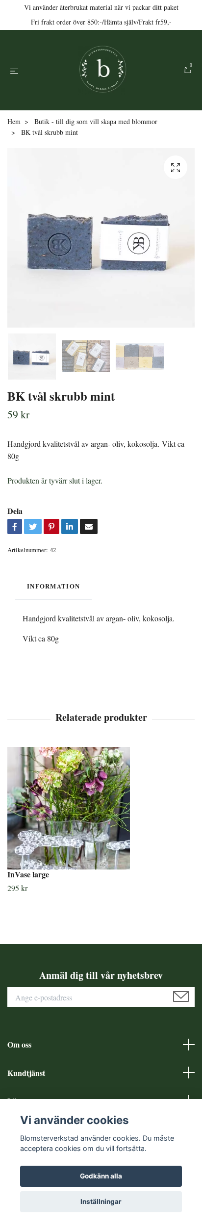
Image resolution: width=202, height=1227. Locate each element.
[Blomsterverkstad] (102, 70)
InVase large (28, 874)
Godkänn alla (101, 1176)
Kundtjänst (26, 1072)
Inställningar (101, 1201)
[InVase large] (101, 808)
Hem (14, 121)
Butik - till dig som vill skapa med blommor (95, 121)
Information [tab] (53, 586)
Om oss (19, 1044)
